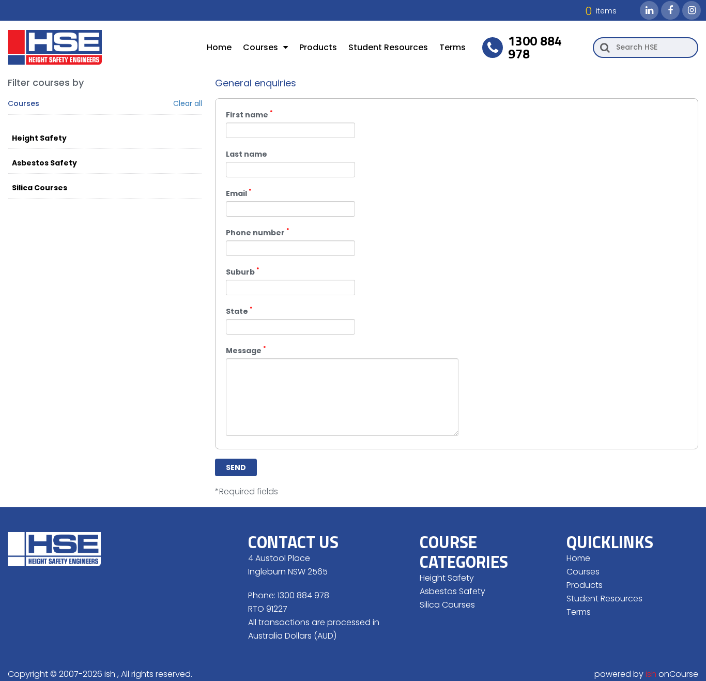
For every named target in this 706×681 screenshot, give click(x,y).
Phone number (257, 231)
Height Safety (39, 138)
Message (246, 349)
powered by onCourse (646, 674)
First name (249, 114)
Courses (260, 47)
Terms (452, 47)
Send (236, 467)
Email (239, 192)
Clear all (187, 104)
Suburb (242, 271)
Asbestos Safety (44, 163)
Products (318, 47)
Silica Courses (39, 188)
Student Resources (388, 47)
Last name (246, 154)
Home (219, 47)
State (239, 310)
